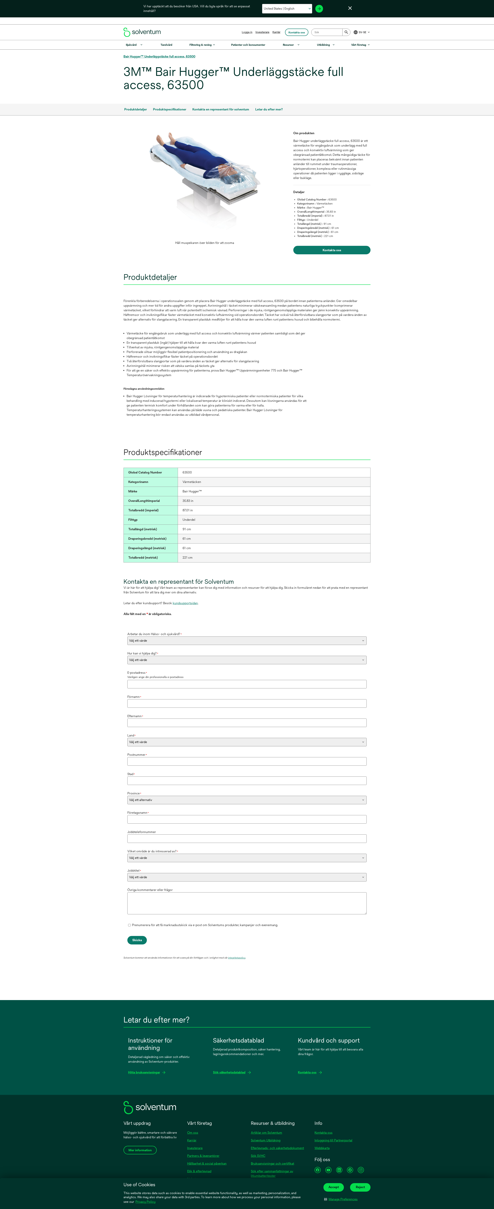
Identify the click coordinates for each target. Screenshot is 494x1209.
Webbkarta (322, 1148)
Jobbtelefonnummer (141, 832)
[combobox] (330, 32)
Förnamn (134, 697)
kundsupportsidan (185, 603)
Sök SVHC (258, 1156)
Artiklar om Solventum (266, 1132)
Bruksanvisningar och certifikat (272, 1163)
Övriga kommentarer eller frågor (150, 890)
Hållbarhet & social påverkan (207, 1163)
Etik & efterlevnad (199, 1171)
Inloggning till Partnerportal (333, 1140)
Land (131, 735)
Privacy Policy (145, 1202)
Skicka (137, 940)
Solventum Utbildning (265, 1140)
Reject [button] (360, 1187)
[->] (319, 9)
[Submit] (346, 32)
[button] (340, 1199)
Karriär (276, 32)
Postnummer (137, 755)
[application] (205, 185)
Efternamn (135, 716)
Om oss (192, 1132)
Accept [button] (333, 1187)
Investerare (262, 32)
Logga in (247, 32)
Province (134, 793)
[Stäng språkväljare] (350, 8)
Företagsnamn (138, 812)
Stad (131, 774)
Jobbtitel (134, 870)
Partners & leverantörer (203, 1156)
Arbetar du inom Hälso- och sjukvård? (154, 634)
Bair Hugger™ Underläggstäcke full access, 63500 (159, 56)
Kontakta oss (323, 1132)
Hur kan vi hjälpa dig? (142, 653)
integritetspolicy (236, 957)
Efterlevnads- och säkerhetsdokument (277, 1148)
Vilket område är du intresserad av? (152, 851)
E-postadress (137, 672)
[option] (205, 189)
